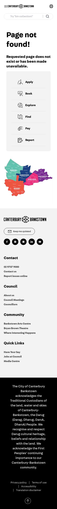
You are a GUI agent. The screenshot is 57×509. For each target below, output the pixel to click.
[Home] (21, 6)
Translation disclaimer (28, 490)
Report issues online (15, 276)
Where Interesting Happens (20, 333)
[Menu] (6, 6)
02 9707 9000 (11, 267)
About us (9, 295)
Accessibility (28, 486)
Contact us (10, 271)
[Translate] (51, 6)
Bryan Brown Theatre (16, 328)
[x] (23, 242)
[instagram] (15, 242)
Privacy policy (19, 482)
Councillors (10, 304)
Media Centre (12, 361)
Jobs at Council (13, 356)
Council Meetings (14, 300)
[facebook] (7, 242)
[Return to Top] (28, 501)
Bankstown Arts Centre (17, 323)
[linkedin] (31, 242)
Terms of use (39, 482)
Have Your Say (12, 352)
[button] (28, 82)
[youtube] (40, 242)
